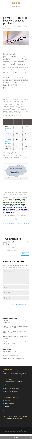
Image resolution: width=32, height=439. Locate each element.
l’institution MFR (20, 111)
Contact (7, 406)
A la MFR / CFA (24, 27)
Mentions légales (9, 403)
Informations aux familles (11, 391)
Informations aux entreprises (12, 388)
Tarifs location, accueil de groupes (13, 418)
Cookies (7, 410)
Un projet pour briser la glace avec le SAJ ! (15, 336)
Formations (8, 385)
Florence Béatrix (9, 27)
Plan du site (8, 400)
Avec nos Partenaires (11, 355)
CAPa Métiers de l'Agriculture (8, 141)
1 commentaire (8, 28)
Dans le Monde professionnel (13, 358)
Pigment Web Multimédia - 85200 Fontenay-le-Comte (16, 430)
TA (10, 148)
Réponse (24, 254)
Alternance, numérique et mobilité (13, 381)
